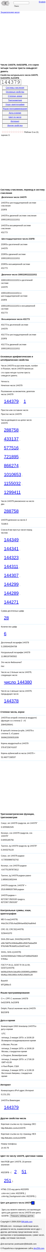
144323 (11, 557)
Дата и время (15, 113)
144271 (11, 602)
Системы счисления (15, 88)
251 (7, 1180)
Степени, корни (15, 96)
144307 (11, 575)
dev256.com (38, 1248)
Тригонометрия (15, 100)
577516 (11, 447)
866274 (11, 465)
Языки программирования (15, 109)
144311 (11, 566)
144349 (11, 539)
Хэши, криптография (15, 104)
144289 (11, 593)
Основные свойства (15, 92)
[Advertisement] (23, 38)
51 (24, 1171)
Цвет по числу (15, 117)
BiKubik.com (26, 1222)
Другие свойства (15, 125)
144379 (11, 401)
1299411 (12, 492)
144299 (11, 584)
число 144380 (18, 682)
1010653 (12, 474)
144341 (11, 548)
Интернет (15, 121)
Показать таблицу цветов (22, 1216)
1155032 (12, 483)
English (42, 2)
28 (6, 617)
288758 (11, 429)
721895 (11, 456)
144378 (11, 700)
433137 (11, 438)
